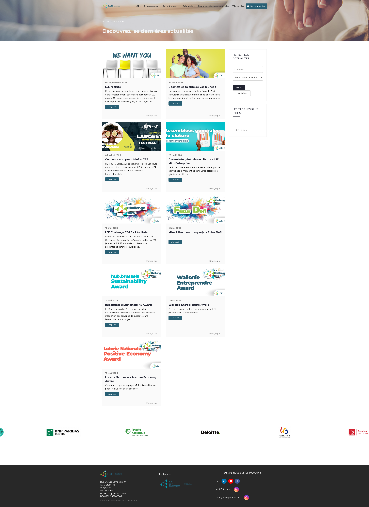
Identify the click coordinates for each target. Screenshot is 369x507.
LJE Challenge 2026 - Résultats (126, 232)
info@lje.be (105, 487)
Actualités (188, 6)
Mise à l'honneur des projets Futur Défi (195, 232)
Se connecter (257, 6)
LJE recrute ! (113, 87)
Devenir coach (170, 6)
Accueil (106, 21)
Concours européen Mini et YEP (126, 159)
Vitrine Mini (238, 6)
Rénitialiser (241, 130)
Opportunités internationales (213, 6)
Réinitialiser (241, 93)
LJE (138, 6)
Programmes (151, 6)
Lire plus (111, 107)
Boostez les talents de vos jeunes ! (192, 87)
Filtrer (239, 87)
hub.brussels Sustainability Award (128, 304)
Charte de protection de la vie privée (118, 500)
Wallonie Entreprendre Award (189, 304)
